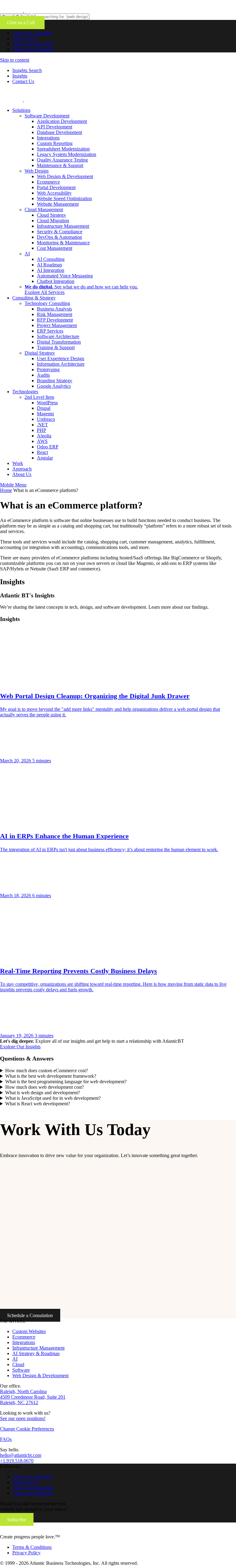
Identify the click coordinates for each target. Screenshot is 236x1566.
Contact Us (23, 81)
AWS (42, 441)
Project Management (57, 325)
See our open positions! (22, 1418)
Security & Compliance (59, 231)
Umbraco (46, 419)
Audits (43, 375)
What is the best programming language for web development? (66, 1081)
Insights (19, 75)
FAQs (6, 1439)
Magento (45, 413)
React (42, 452)
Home (6, 490)
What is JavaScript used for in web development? (53, 1098)
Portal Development (56, 187)
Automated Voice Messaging (65, 275)
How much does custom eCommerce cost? (46, 1070)
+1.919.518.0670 (16, 1460)
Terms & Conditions (32, 1547)
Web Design (37, 170)
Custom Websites (29, 1331)
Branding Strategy (54, 380)
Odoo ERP (47, 446)
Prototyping (48, 369)
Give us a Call (22, 22)
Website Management (58, 204)
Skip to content (14, 60)
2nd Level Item (39, 397)
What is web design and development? (42, 1092)
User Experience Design (60, 358)
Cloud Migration (53, 220)
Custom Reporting (55, 143)
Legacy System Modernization (66, 154)
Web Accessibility (54, 193)
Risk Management (54, 314)
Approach (22, 468)
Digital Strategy (40, 353)
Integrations (48, 137)
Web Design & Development (65, 176)
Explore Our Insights (20, 1046)
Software (21, 1370)
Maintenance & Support (60, 165)
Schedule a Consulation (30, 1315)
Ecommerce (48, 182)
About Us (21, 474)
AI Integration (50, 270)
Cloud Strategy (51, 215)
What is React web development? (37, 1103)
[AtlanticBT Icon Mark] (46, 10)
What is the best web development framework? (50, 1076)
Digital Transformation (59, 342)
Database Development (59, 132)
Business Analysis (54, 308)
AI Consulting (51, 259)
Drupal (43, 408)
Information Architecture (61, 364)
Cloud (18, 1364)
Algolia (44, 435)
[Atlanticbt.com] (46, 99)
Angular (45, 457)
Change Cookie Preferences (27, 1428)
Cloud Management (44, 209)
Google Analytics (54, 386)
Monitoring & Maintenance (63, 242)
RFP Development (55, 319)
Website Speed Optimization (64, 198)
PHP (41, 430)
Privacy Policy (26, 1552)
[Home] (41, 1531)
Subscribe (16, 1519)
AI (27, 253)
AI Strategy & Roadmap (36, 1353)
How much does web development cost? (44, 1087)
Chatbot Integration (55, 281)
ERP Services (50, 330)
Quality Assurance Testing (62, 159)
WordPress (47, 402)
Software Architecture (58, 336)
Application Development (62, 121)
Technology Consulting (47, 303)
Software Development (47, 115)
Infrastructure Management (63, 226)
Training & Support (56, 347)
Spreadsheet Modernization (63, 148)
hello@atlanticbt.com (20, 1455)
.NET (42, 424)
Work (17, 463)
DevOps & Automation (59, 237)
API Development (54, 126)
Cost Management (54, 248)
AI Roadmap (49, 264)
